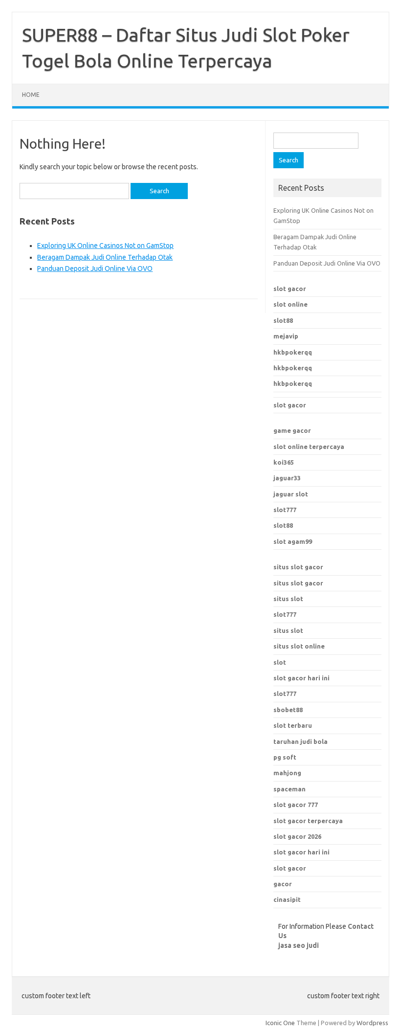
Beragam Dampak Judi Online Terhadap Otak (105, 257)
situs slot (288, 598)
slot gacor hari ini (301, 852)
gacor (282, 883)
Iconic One (280, 1022)
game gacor (292, 430)
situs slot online (299, 646)
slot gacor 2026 (297, 836)
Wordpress (372, 1022)
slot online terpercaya (308, 446)
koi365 (283, 462)
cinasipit (287, 899)
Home (31, 94)
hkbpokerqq (292, 352)
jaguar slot (290, 494)
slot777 (284, 509)
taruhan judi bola (300, 741)
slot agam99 (292, 541)
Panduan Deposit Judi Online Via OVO (95, 268)
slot (279, 662)
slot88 (283, 320)
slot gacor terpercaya (308, 820)
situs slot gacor (298, 566)
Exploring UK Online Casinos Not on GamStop (105, 245)
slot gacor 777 (295, 804)
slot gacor (289, 288)
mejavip (285, 336)
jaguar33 (287, 477)
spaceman (289, 788)
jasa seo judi (298, 945)
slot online (290, 304)
